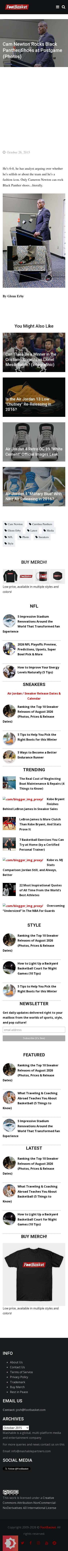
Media (50, 530)
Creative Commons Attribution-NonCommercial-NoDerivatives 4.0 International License (29, 1503)
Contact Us (17, 1367)
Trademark (17, 1382)
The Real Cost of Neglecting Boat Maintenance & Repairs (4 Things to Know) (41, 784)
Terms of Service (21, 1372)
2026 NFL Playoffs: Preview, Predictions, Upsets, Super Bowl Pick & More (37, 649)
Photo (25, 537)
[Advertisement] (34, 103)
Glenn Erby (14, 530)
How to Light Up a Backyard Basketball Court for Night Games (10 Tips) (38, 968)
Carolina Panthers (42, 524)
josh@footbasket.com (31, 1410)
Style (10, 543)
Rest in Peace (19, 1392)
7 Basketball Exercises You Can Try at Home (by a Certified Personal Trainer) (41, 845)
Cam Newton (15, 524)
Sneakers (44, 537)
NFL (10, 537)
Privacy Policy (19, 1377)
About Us (16, 1362)
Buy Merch (17, 1387)
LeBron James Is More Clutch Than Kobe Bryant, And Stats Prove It (40, 824)
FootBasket (48, 1527)
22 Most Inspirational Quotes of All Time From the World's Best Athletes (40, 890)
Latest (33, 530)
